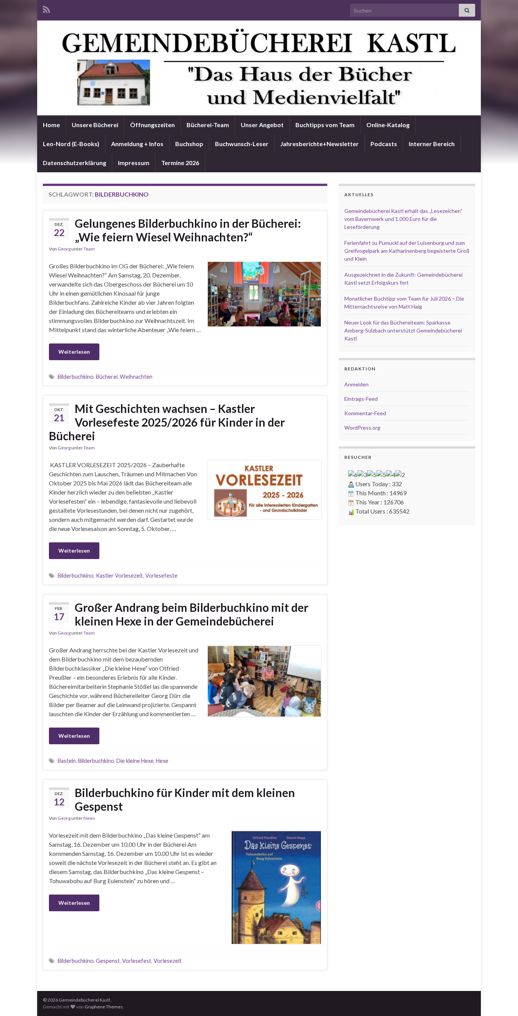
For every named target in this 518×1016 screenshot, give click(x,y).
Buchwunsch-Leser (241, 143)
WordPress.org (362, 427)
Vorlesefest (136, 961)
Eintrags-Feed (361, 398)
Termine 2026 (180, 162)
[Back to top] (500, 998)
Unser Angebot (262, 124)
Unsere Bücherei (95, 124)
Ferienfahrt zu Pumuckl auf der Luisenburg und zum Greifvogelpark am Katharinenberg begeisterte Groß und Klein (406, 250)
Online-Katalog (388, 124)
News (89, 818)
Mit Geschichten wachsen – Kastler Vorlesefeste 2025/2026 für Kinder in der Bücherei (167, 422)
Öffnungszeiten (152, 124)
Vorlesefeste (161, 575)
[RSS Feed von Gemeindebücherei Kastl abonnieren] (46, 8)
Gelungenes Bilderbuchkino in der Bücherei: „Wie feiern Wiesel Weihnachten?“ (188, 230)
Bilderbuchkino (76, 376)
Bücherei (107, 376)
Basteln (67, 761)
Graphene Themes (104, 1007)
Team (89, 249)
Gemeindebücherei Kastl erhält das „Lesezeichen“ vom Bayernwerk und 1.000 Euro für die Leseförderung (403, 219)
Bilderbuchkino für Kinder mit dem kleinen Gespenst (185, 799)
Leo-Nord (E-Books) (71, 143)
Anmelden (356, 384)
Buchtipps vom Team (325, 124)
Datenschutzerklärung (74, 162)
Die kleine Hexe (135, 761)
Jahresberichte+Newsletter (319, 143)
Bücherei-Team (208, 124)
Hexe (162, 761)
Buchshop (189, 143)
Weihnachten (136, 376)
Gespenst (108, 961)
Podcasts (383, 143)
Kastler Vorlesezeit (119, 575)
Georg (64, 249)
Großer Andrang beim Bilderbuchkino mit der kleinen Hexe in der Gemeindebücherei (191, 614)
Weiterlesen (74, 351)
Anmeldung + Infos (137, 143)
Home (51, 124)
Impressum (133, 162)
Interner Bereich (432, 143)
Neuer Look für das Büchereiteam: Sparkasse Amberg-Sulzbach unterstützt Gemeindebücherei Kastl (403, 330)
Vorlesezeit (168, 961)
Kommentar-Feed (365, 413)
